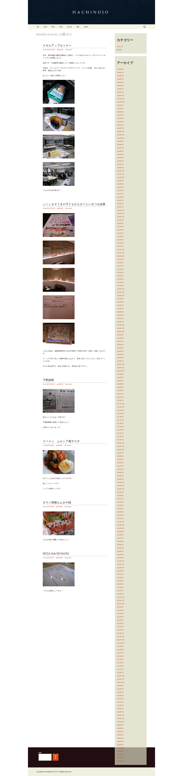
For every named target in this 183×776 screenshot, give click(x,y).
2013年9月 (120, 571)
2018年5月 (120, 387)
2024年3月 (120, 161)
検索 (40, 753)
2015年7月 (120, 499)
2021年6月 (120, 269)
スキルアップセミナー (57, 45)
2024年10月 (120, 138)
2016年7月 (120, 459)
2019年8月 (120, 338)
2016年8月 (120, 456)
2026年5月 (120, 79)
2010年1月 (120, 712)
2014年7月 (120, 538)
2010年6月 (120, 695)
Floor (61, 27)
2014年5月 (120, 545)
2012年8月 (120, 610)
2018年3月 (120, 394)
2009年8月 (120, 728)
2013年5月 (120, 581)
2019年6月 (120, 345)
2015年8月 (120, 495)
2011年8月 (120, 650)
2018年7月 (120, 381)
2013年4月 (120, 584)
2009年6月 (120, 735)
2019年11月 (120, 328)
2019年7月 (120, 341)
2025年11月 (120, 99)
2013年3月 (120, 587)
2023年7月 (120, 187)
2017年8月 (120, 417)
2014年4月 (120, 548)
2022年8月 (120, 223)
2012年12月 (120, 597)
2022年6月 (120, 230)
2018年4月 (120, 390)
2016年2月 (120, 476)
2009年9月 (120, 725)
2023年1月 (120, 207)
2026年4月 (120, 82)
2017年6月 (120, 423)
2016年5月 (120, 466)
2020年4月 (120, 315)
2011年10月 (120, 643)
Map (77, 27)
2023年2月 (120, 204)
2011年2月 (120, 669)
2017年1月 (120, 440)
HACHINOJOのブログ (51, 772)
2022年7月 (120, 227)
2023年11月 (120, 174)
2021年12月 (120, 249)
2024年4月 (120, 158)
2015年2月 (120, 515)
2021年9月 (120, 259)
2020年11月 (120, 292)
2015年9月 (120, 492)
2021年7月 (120, 266)
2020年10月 (120, 295)
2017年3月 (120, 433)
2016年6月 (120, 463)
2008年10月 (120, 761)
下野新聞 (48, 380)
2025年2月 (120, 125)
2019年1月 (120, 361)
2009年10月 (120, 722)
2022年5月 (120, 233)
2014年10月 (120, 528)
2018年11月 (120, 368)
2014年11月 (120, 525)
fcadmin (69, 50)
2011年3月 (120, 666)
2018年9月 (120, 374)
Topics (86, 27)
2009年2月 (120, 748)
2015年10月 (120, 489)
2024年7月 (120, 148)
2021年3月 (120, 279)
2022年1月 (120, 246)
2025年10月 (120, 102)
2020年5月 (120, 312)
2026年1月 (120, 92)
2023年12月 (120, 171)
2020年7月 (120, 305)
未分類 (61, 50)
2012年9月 (120, 607)
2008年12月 (120, 754)
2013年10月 (120, 568)
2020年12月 (120, 289)
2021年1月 (120, 286)
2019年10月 (120, 331)
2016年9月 (120, 453)
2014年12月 (120, 522)
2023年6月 (120, 190)
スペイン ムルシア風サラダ (61, 441)
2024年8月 (120, 145)
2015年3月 (120, 512)
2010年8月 (120, 689)
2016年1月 (120, 479)
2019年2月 (120, 358)
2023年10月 (120, 177)
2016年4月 (120, 469)
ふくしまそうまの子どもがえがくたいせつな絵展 (74, 204)
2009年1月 (120, 751)
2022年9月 (120, 220)
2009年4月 (120, 741)
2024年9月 (120, 141)
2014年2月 (120, 554)
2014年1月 (120, 558)
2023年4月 (120, 197)
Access (69, 27)
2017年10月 (120, 410)
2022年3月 (120, 240)
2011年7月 (120, 653)
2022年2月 (120, 243)
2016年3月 (120, 472)
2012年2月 (120, 630)
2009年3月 (120, 745)
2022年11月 (120, 213)
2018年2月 (120, 397)
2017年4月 (120, 430)
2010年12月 (120, 676)
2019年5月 (120, 348)
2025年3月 (120, 122)
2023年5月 (120, 194)
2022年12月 (120, 210)
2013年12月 (120, 561)
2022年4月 (120, 236)
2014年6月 (120, 541)
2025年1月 (120, 128)
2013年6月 (120, 577)
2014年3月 (120, 551)
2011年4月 (120, 663)
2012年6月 (120, 617)
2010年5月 (120, 699)
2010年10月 (120, 682)
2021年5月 (120, 272)
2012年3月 (120, 627)
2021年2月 (120, 282)
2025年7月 (120, 108)
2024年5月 (120, 154)
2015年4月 (120, 509)
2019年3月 (120, 354)
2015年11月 (120, 486)
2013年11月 (120, 564)
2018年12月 (120, 364)
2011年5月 (120, 659)
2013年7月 (120, 574)
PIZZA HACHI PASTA (56, 553)
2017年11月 (120, 407)
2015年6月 (120, 502)
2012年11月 (120, 600)
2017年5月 (120, 427)
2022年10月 (120, 217)
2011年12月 (120, 636)
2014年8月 (120, 535)
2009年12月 (120, 715)
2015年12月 (120, 482)
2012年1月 (120, 633)
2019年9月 (120, 335)
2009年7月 (120, 732)
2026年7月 (120, 72)
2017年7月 (120, 420)
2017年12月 (120, 404)
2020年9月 (120, 299)
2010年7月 (120, 692)
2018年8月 (120, 377)
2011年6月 (120, 656)
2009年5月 (120, 738)
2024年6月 (120, 151)
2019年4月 (120, 351)
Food (45, 27)
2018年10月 (120, 371)
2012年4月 (120, 623)
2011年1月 (120, 672)
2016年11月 (120, 446)
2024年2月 (120, 164)
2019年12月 (120, 325)
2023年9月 (120, 181)
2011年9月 (120, 646)
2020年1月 (120, 322)
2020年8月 (120, 302)
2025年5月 (120, 115)
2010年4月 (120, 702)
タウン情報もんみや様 (57, 502)
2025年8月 (120, 105)
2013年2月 (120, 591)
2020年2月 (120, 318)
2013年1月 (120, 594)
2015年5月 (120, 505)
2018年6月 (120, 384)
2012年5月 (120, 620)
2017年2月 (120, 436)
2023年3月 (120, 200)
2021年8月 (120, 263)
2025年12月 (120, 95)
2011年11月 (120, 640)
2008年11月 (120, 758)
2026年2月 (120, 89)
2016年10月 (120, 450)
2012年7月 (120, 613)
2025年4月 (120, 118)
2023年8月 (120, 184)
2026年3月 (120, 86)
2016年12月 (120, 443)
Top (37, 27)
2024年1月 (120, 168)
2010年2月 (120, 709)
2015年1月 (120, 518)
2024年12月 (120, 131)
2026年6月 (120, 76)
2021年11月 (120, 253)
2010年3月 (120, 705)
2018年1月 (120, 400)
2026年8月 (120, 69)
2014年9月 (120, 531)
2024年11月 (120, 135)
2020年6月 (120, 309)
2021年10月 (120, 256)
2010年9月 (120, 686)
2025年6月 (120, 112)
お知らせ (120, 46)
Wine (53, 27)
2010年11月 (120, 679)
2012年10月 (120, 604)
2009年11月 (120, 718)
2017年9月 (120, 413)
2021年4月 (120, 276)
